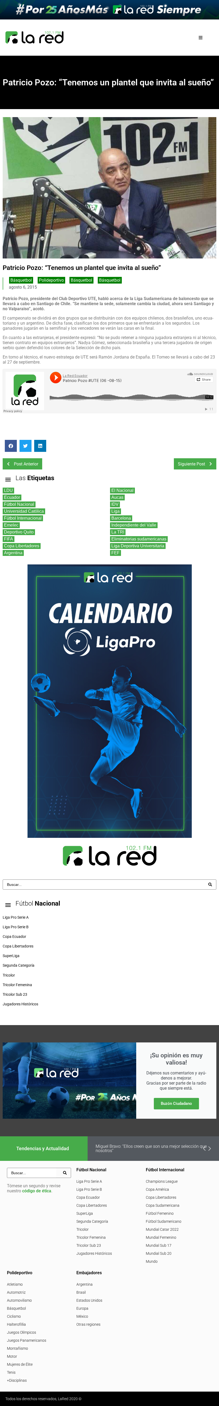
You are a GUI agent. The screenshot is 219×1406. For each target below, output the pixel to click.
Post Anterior (26, 464)
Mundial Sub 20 (158, 1253)
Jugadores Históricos (94, 1253)
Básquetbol (21, 280)
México (82, 1316)
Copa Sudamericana (162, 1205)
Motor (12, 1356)
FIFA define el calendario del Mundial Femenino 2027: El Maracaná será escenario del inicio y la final (152, 1148)
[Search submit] (210, 884)
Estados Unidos (89, 1300)
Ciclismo (14, 1316)
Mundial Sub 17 (158, 1245)
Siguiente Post (191, 464)
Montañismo (17, 1348)
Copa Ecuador (88, 1197)
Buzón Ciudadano (176, 1103)
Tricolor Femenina (91, 1237)
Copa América (157, 1189)
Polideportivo (51, 280)
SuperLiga (84, 1213)
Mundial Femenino (161, 1237)
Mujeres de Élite (20, 1364)
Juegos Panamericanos (26, 1340)
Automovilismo (19, 1300)
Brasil (81, 1292)
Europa (82, 1308)
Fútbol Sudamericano (163, 1221)
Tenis (11, 1372)
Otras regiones (88, 1324)
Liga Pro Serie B (89, 1189)
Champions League (162, 1181)
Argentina (84, 1284)
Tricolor (82, 1229)
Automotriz (16, 1292)
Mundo (152, 1261)
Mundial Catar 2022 (162, 1229)
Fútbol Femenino (160, 1213)
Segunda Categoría (92, 1221)
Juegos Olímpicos (21, 1332)
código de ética (36, 1190)
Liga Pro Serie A (89, 1181)
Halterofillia (16, 1324)
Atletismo (15, 1284)
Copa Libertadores (91, 1205)
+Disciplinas (17, 1380)
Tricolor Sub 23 (88, 1245)
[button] (200, 37)
